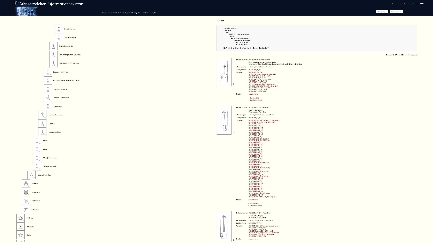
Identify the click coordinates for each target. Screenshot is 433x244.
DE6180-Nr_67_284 (255, 223)
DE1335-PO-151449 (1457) (257, 228)
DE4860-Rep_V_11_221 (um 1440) (260, 79)
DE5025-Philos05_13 (255, 142)
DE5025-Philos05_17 (255, 158)
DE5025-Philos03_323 (256, 132)
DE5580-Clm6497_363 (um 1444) (259, 88)
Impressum (395, 4)
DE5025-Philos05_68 (255, 190)
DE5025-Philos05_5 (255, 169)
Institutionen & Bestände (116, 13)
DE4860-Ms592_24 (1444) (257, 78)
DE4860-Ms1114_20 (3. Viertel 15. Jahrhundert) (264, 226)
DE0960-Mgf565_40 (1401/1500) (259, 193)
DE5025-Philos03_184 (256, 127)
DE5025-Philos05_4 (255, 173)
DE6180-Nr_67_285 (255, 117)
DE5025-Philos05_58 (255, 188)
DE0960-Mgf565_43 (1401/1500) (259, 168)
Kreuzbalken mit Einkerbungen (69, 63)
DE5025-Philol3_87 (255, 185)
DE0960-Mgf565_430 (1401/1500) (259, 141)
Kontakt (410, 4)
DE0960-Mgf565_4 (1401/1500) (259, 176)
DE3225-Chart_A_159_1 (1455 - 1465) (261, 231)
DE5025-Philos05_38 (255, 137)
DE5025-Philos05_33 (255, 144)
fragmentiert (35, 209)
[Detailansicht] (224, 85)
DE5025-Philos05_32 (255, 164)
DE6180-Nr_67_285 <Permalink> (260, 213)
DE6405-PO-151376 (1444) (257, 83)
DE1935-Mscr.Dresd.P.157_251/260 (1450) (262, 197)
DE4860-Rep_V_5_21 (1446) (258, 81)
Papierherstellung (131, 13)
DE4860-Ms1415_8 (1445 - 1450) (259, 76)
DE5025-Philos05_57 (255, 180)
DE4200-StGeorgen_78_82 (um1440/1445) (262, 74)
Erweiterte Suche (143, 13)
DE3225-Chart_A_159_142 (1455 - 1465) (262, 122)
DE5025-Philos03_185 (256, 183)
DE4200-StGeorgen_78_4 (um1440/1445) (262, 84)
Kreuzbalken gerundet (66, 46)
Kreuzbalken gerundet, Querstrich (70, 55)
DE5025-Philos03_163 (256, 134)
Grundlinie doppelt (70, 37)
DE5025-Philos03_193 (256, 130)
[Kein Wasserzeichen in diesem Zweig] (268, 48)
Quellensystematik (256, 100)
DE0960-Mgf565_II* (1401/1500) (259, 163)
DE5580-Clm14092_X (256, 124)
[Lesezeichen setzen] (233, 85)
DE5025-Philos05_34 (255, 186)
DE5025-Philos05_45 (255, 146)
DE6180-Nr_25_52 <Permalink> (259, 59)
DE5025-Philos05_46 (255, 147)
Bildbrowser (414, 55)
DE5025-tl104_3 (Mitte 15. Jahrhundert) (261, 234)
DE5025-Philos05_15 (255, 156)
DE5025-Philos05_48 (255, 149)
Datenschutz (403, 4)
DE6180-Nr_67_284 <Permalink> (260, 107)
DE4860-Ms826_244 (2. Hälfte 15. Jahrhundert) (264, 233)
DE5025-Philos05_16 (255, 153)
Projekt (153, 13)
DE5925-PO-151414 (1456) (257, 229)
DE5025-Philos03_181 (256, 178)
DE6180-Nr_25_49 (254, 70)
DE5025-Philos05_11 (255, 151)
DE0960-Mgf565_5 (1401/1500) (259, 139)
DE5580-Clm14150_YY (256, 125)
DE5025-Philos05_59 (255, 166)
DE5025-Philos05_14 (255, 154)
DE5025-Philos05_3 (255, 136)
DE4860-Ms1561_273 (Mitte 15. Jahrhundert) (263, 86)
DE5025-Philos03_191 (256, 129)
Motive (104, 13)
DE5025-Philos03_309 (256, 191)
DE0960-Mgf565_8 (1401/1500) (259, 171)
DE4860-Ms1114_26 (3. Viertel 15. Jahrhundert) (264, 120)
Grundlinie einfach (70, 29)
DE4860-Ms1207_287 (256, 72)
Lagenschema (253, 94)
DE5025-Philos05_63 (255, 181)
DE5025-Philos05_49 (255, 161)
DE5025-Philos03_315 (256, 175)
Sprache (415, 4)
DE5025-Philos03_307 (256, 195)
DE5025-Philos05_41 (255, 159)
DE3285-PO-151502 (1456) (257, 236)
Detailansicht (254, 98)
